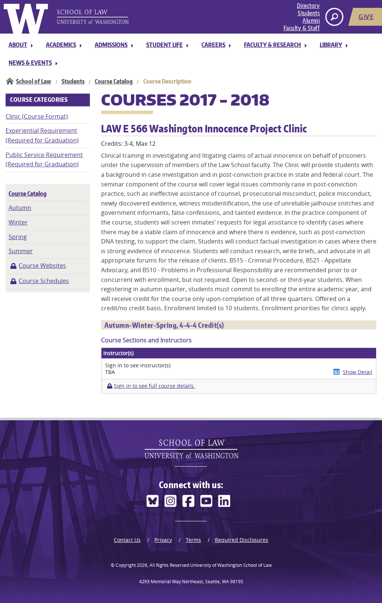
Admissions (111, 44)
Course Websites (42, 265)
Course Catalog (114, 81)
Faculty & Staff (302, 28)
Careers (213, 44)
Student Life (164, 44)
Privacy (163, 539)
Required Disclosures (241, 539)
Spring (18, 237)
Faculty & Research (272, 44)
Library (331, 44)
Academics (61, 44)
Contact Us (127, 539)
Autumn (20, 208)
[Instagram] (170, 501)
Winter (18, 222)
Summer (21, 251)
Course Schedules (44, 281)
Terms (193, 539)
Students (309, 13)
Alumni (311, 20)
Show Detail (357, 372)
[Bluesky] (153, 501)
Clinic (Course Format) (37, 116)
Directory (308, 5)
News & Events (30, 62)
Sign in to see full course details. (154, 386)
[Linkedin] (224, 501)
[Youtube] (206, 501)
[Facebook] (188, 501)
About (18, 44)
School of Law (33, 81)
